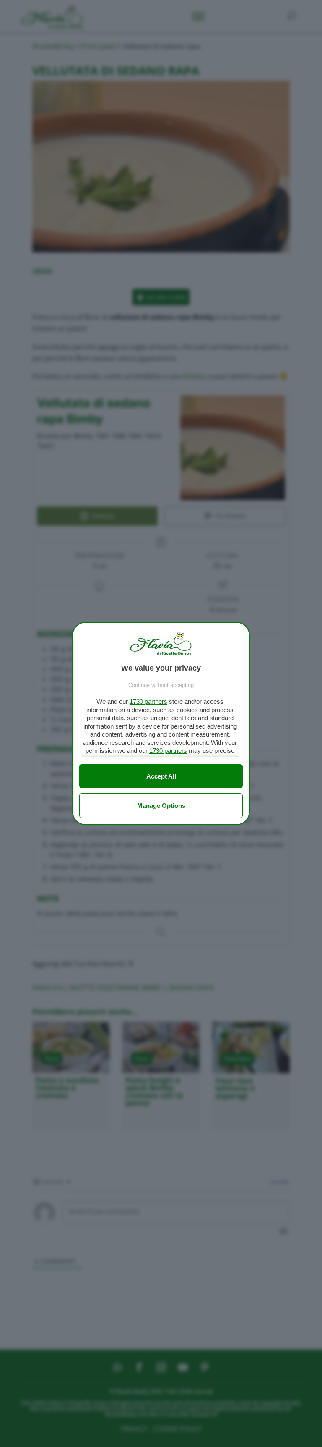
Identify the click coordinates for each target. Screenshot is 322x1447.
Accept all (161, 776)
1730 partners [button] (148, 701)
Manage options (161, 805)
